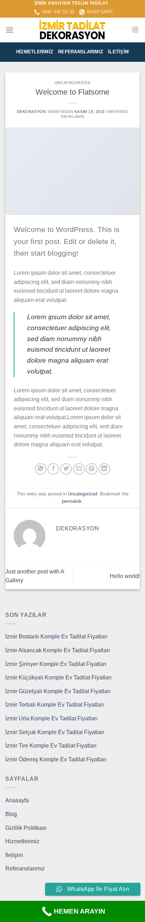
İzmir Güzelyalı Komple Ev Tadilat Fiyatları (58, 691)
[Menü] (9, 29)
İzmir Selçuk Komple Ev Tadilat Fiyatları (54, 732)
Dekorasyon (31, 111)
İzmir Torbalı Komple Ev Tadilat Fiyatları (54, 705)
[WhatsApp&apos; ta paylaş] (40, 469)
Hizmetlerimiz (34, 51)
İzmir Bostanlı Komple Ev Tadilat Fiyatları (56, 636)
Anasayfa (17, 800)
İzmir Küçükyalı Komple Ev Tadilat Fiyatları (58, 677)
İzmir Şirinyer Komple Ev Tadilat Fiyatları (55, 664)
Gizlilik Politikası (25, 828)
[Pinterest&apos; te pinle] (91, 469)
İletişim (118, 51)
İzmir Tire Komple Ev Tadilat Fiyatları (50, 746)
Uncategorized (72, 83)
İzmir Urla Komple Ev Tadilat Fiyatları (51, 718)
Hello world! (125, 576)
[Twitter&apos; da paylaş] (66, 469)
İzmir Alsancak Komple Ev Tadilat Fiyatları (57, 650)
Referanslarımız (80, 51)
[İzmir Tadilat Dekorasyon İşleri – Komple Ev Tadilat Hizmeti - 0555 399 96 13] (72, 30)
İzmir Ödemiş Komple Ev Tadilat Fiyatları (55, 759)
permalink (72, 501)
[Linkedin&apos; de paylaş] (104, 469)
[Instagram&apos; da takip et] (135, 30)
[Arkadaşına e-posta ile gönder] (79, 469)
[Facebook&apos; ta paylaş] (53, 469)
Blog (11, 814)
